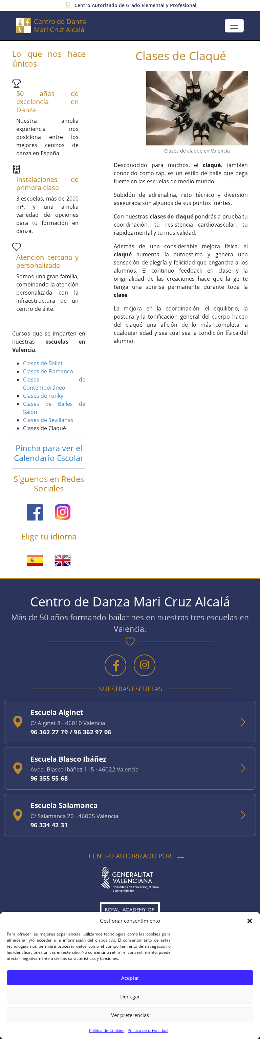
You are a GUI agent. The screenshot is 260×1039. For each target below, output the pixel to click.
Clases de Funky (43, 395)
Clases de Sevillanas (48, 420)
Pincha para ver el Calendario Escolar (49, 452)
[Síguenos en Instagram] (63, 511)
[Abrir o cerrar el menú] (234, 25)
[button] (249, 920)
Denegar (130, 996)
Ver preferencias (130, 1015)
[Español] (35, 559)
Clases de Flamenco (48, 371)
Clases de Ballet (43, 363)
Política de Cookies (106, 1030)
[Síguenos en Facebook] (35, 511)
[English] (63, 559)
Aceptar (130, 977)
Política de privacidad (148, 1030)
